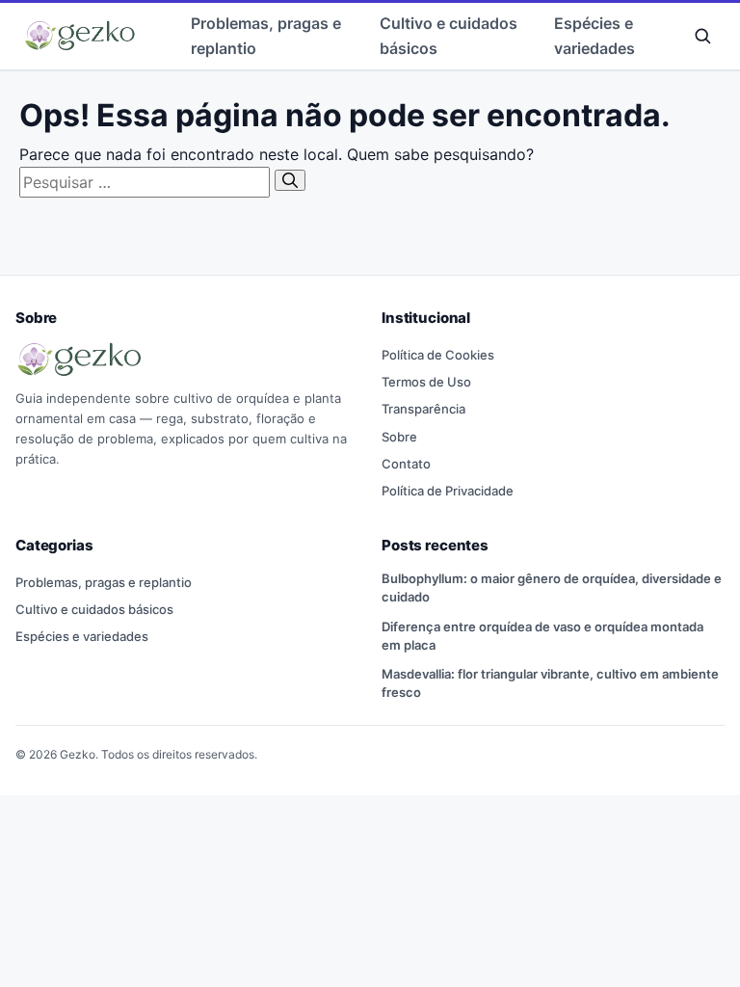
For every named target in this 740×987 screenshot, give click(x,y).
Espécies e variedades (594, 35)
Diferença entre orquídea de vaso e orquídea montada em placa (542, 636)
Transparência (423, 408)
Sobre (399, 436)
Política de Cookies (438, 354)
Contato (406, 463)
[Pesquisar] (290, 180)
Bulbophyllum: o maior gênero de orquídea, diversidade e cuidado (552, 587)
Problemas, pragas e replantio (266, 35)
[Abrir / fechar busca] (702, 35)
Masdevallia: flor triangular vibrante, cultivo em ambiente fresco (550, 683)
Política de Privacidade (448, 490)
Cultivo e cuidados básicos (448, 35)
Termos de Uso (426, 381)
